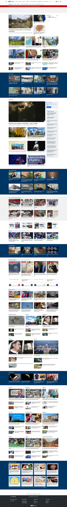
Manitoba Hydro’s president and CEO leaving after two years (52, 67)
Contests (30, 4)
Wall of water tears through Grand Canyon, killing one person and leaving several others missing (26, 274)
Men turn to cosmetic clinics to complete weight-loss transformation (52, 407)
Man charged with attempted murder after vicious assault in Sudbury (16, 326)
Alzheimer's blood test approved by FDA (52, 254)
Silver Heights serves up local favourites (13, 218)
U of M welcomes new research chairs (27, 94)
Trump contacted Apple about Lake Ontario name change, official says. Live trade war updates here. (33, 46)
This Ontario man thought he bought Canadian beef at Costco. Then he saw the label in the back (14, 299)
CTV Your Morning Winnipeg (24, 4)
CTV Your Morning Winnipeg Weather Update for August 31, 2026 (14, 95)
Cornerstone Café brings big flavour (26, 206)
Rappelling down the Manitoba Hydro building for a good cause (36, 166)
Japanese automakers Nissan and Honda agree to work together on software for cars (36, 456)
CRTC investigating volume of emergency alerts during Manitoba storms (26, 192)
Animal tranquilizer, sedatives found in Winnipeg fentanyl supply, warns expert (39, 33)
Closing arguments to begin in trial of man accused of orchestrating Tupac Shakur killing (36, 427)
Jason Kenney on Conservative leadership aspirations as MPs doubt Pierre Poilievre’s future (16, 399)
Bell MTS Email (49, 102)
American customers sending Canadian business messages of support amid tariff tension (26, 310)
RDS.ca (47, 502)
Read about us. (45, 487)
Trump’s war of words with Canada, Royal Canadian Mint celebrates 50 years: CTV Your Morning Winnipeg (52, 83)
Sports (43, 4)
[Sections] (6, 1)
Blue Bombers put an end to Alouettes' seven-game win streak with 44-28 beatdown (14, 240)
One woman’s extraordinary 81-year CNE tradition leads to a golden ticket (14, 381)
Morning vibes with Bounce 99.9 (51, 206)
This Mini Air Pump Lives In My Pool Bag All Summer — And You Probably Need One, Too (27, 471)
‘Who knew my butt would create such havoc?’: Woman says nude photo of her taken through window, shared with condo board (27, 180)
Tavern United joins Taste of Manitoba (38, 207)
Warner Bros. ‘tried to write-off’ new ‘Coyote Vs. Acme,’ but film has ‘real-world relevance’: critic (52, 382)
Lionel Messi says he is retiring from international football (16, 448)
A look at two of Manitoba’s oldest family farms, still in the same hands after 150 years (17, 46)
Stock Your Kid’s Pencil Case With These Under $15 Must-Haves (27, 484)
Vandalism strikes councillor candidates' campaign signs (13, 83)
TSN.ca (35, 502)
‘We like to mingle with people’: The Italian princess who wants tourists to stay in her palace (50, 423)
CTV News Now (46, 1)
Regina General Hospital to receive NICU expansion (32, 326)
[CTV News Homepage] (11, 1)
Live (50, 1)
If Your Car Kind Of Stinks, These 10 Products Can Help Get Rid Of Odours (52, 484)
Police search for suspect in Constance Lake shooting (18, 333)
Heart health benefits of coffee (13, 254)
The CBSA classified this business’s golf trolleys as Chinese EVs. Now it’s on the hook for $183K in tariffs (52, 310)
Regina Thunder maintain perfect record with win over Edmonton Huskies (36, 334)
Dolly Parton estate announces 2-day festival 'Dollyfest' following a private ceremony (32, 423)
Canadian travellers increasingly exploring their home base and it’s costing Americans (26, 299)
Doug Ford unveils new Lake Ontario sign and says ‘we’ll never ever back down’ (36, 68)
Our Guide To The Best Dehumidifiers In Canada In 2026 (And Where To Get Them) (40, 484)
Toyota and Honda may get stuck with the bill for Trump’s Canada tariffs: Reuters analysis (33, 399)
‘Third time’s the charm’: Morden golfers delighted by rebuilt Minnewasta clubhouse (14, 192)
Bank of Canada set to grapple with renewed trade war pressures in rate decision (36, 403)
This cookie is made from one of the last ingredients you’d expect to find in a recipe (39, 299)
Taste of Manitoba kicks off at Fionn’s (27, 217)
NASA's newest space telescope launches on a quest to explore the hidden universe (19, 432)
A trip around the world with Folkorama (15, 165)
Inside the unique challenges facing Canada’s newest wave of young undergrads (49, 59)
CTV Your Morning (33, 1)
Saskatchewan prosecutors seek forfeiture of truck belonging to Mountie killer (35, 330)
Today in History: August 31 (51, 217)
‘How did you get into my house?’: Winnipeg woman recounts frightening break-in (19, 68)
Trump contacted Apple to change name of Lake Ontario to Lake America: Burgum (16, 423)
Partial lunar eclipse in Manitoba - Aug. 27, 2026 (23, 123)
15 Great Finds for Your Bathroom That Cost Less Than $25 (40, 471)
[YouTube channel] (13, 496)
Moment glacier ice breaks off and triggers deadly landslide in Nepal (14, 274)
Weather (18, 4)
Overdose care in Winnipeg (38, 217)
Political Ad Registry (24, 502)
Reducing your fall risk (50, 94)
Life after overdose (37, 94)
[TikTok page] (12, 496)
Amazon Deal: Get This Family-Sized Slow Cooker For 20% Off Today (14, 471)
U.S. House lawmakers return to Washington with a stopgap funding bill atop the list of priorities (46, 355)
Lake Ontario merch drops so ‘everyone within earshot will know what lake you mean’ (39, 382)
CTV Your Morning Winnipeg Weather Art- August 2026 (17, 151)
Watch (24, 1)
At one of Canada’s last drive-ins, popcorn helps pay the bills (52, 299)
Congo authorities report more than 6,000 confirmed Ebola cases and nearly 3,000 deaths (49, 399)
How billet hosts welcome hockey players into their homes (39, 191)
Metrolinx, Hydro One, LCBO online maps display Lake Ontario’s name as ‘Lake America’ (53, 63)
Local (17, 1)
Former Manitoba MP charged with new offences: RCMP (52, 179)
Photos (33, 4)
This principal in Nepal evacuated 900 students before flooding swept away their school (53, 451)
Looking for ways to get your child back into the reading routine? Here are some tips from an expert (14, 310)
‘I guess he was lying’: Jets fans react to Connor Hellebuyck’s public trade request (27, 240)
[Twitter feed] (10, 496)
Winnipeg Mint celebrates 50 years (39, 82)
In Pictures (27, 1)
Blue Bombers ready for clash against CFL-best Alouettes (52, 240)
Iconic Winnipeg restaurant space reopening (14, 179)
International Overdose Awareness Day (14, 207)
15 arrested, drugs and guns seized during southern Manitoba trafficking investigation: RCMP (52, 192)
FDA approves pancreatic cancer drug (26, 254)
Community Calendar (38, 4)
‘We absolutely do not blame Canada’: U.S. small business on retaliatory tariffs (39, 310)
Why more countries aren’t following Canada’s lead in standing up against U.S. (40, 274)
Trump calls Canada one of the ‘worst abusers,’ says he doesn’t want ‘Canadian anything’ (33, 59)
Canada (20, 1)
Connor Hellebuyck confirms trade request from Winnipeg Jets (39, 240)
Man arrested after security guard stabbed (26, 83)
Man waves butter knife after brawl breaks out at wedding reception (52, 274)
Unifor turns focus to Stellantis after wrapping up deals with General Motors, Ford (36, 452)
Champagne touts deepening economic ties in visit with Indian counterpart (19, 407)
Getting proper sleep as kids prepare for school (40, 254)
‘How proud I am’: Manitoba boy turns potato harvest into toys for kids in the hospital (40, 180)
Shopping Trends (40, 1)
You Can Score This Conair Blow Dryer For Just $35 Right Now (14, 484)
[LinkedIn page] (15, 496)
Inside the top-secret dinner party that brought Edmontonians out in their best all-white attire (53, 431)
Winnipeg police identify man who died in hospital (16, 59)
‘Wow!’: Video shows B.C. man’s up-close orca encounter (25, 363)
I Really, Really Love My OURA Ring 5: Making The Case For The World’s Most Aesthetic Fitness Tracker (52, 472)
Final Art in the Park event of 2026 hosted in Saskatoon (53, 329)
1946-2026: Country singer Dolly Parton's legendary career (36, 151)
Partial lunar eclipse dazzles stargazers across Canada (25, 381)
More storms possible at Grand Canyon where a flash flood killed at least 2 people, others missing (50, 448)
